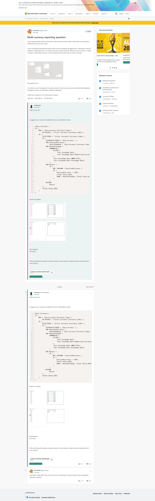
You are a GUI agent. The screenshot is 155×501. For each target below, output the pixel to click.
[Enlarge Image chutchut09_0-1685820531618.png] (45, 70)
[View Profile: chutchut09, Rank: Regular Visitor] (29, 31)
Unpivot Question (108, 103)
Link (42, 95)
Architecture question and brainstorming (111, 88)
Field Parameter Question (110, 110)
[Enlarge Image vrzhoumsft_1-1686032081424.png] (47, 231)
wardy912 (114, 99)
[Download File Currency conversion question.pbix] (52, 272)
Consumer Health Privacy (48, 497)
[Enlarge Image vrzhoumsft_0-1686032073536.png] (47, 210)
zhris (113, 113)
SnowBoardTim (114, 106)
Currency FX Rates (108, 96)
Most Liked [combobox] (90, 287)
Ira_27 (113, 92)
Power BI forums (44, 18)
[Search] (116, 14)
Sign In (127, 13)
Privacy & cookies (108, 493)
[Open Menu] (128, 18)
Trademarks (127, 493)
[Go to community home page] (36, 14)
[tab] (112, 68)
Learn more (95, 23)
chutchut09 (36, 30)
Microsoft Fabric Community (31, 18)
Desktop (52, 18)
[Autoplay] (110, 68)
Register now (23, 7)
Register (121, 13)
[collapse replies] (26, 292)
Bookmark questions (109, 81)
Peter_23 (112, 83)
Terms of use (118, 493)
